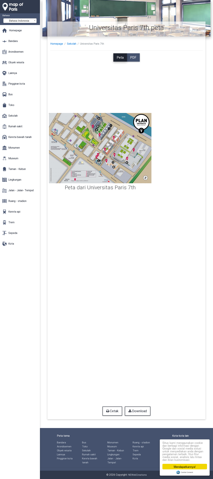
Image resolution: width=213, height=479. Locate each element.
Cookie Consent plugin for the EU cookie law (184, 472)
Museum (112, 446)
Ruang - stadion (141, 442)
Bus (84, 442)
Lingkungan (113, 454)
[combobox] (20, 20)
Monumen (112, 442)
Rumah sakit (89, 454)
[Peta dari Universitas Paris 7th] (100, 147)
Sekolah (71, 43)
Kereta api (138, 446)
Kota (135, 458)
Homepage (56, 43)
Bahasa (6, 15)
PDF (133, 57)
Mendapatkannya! (185, 467)
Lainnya (61, 454)
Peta (120, 57)
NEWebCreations (137, 475)
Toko (85, 446)
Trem (135, 450)
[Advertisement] (126, 85)
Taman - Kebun (115, 450)
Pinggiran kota (65, 458)
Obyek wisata (64, 450)
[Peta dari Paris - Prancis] (20, 11)
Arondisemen (64, 446)
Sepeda (137, 454)
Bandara (61, 442)
